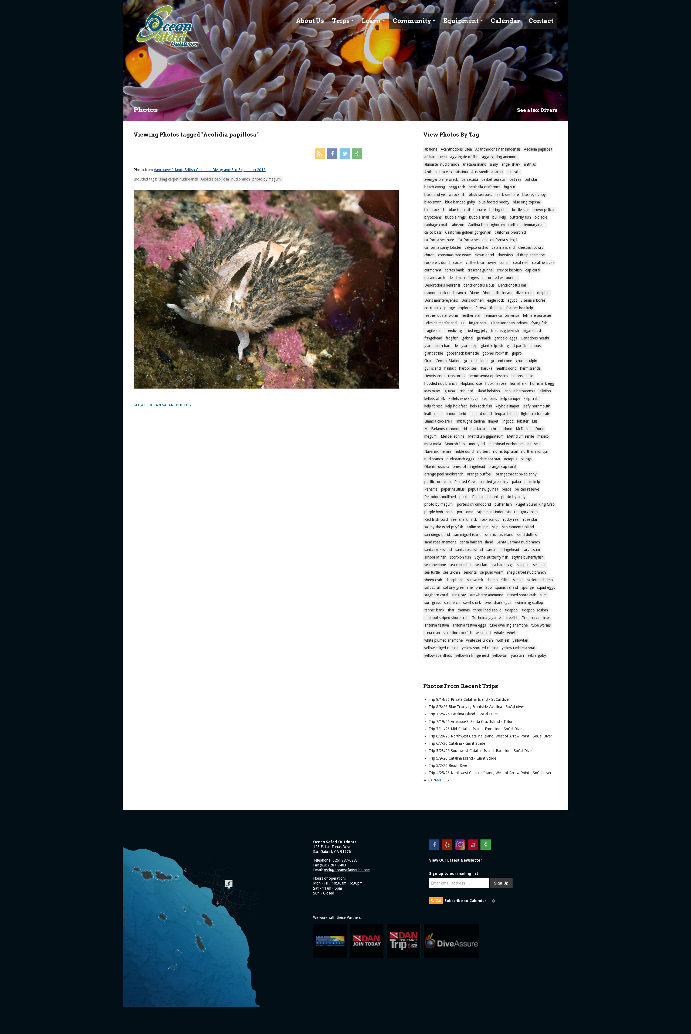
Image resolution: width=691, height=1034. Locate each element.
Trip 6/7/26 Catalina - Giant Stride (457, 743)
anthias (530, 164)
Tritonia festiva (436, 625)
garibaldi (484, 338)
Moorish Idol (455, 444)
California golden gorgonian (468, 232)
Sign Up (501, 883)
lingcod (508, 421)
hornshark (518, 383)
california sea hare (439, 240)
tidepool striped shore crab (446, 617)
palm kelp (532, 481)
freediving (453, 330)
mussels (533, 444)
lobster (523, 421)
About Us (310, 20)
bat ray (515, 179)
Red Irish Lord (436, 519)
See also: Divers (537, 110)
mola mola (432, 444)
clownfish (505, 255)
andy (494, 164)
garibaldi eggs (505, 338)
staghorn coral (436, 595)
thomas (464, 610)
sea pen (523, 565)
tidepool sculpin (535, 610)
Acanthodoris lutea (456, 149)
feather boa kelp (519, 308)
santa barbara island (476, 542)
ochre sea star (488, 459)
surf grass (432, 602)
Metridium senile (520, 436)
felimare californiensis (501, 315)
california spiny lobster (442, 247)
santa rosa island (469, 549)
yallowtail (520, 640)
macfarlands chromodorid (491, 429)
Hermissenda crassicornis (444, 376)
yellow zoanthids (438, 655)
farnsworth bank (489, 308)
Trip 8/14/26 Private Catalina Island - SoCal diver (469, 699)
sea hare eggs (502, 565)
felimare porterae (537, 315)
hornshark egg (542, 383)
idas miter (432, 391)
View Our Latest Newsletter (455, 860)
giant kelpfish (492, 345)
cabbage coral (435, 225)
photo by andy (513, 497)
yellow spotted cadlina (480, 648)
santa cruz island (438, 549)
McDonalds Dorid (530, 429)
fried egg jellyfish (505, 330)
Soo (488, 587)
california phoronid (510, 232)
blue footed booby (494, 202)
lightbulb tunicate (535, 413)
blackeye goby (534, 194)
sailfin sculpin (478, 527)
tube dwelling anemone (508, 625)
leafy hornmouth (536, 406)
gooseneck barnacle (462, 353)
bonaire (479, 210)
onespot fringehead (469, 466)
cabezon (457, 225)
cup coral (532, 270)
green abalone (475, 361)
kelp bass (489, 398)
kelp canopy (510, 398)
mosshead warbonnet (506, 444)
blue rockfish (434, 210)
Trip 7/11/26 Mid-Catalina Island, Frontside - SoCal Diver (476, 729)
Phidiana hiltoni (485, 497)
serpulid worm (491, 572)
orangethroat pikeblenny (516, 474)
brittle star (520, 210)
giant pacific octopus (524, 345)
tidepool (512, 610)
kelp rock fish (481, 406)
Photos (146, 110)
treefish (512, 617)
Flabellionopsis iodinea (509, 323)
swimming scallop (529, 602)
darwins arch (434, 277)
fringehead (433, 338)
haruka (486, 368)
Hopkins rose (471, 383)
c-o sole (540, 217)
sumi (543, 595)
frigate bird (532, 330)
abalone (430, 149)
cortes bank (454, 270)
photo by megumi (267, 179)
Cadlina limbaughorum (486, 225)
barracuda (470, 179)
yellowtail (499, 655)
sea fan (481, 565)
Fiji (463, 323)
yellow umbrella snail (519, 648)
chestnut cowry (530, 247)
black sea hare (507, 194)
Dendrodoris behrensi (442, 285)
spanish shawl (506, 587)
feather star (471, 315)
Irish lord (465, 391)
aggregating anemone (500, 157)
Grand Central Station (442, 361)
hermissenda (530, 368)
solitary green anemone (462, 587)
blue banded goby (460, 202)
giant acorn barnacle (441, 345)
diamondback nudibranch (445, 293)
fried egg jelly (476, 330)
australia (513, 172)
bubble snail (479, 217)
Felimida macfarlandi (441, 323)
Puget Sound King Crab (535, 504)
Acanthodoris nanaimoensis (497, 149)
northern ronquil (534, 451)
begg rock (457, 187)
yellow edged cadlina (441, 648)
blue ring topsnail (527, 202)
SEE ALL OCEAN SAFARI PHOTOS (162, 405)
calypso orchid (476, 247)
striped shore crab (521, 595)
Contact (541, 20)
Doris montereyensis (441, 300)
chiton (429, 255)
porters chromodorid (474, 504)
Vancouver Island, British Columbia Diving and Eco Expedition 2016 (210, 170)
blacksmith (433, 202)
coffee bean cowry (481, 262)
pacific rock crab (437, 481)
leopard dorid (481, 413)
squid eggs (546, 587)
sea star (539, 565)
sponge (527, 587)
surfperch (452, 602)
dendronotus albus (478, 285)
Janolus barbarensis (519, 391)
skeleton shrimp (540, 580)
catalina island (503, 247)
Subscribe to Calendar (465, 901)
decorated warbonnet (500, 277)
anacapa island (474, 164)
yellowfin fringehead (472, 655)
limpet (493, 421)
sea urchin (451, 572)
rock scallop (490, 519)
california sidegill (503, 240)
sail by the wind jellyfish (443, 527)
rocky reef (511, 519)
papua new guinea (483, 489)
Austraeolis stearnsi (487, 172)
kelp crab (531, 398)
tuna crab (432, 633)
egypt (512, 300)
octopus (510, 459)
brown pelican (544, 210)
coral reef (521, 262)
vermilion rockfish (457, 633)
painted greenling (494, 481)
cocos (457, 262)
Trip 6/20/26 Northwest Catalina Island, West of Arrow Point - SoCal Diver (490, 736)
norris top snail (505, 451)
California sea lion (472, 240)
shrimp (492, 580)
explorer (465, 308)
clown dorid (484, 255)
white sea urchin (479, 640)
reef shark (459, 519)
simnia (518, 580)
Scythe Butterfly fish (491, 557)
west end (483, 633)
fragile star (433, 330)
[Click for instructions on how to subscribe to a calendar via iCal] (493, 901)
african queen (435, 157)
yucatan (517, 655)
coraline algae (543, 262)
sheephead (454, 580)
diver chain (525, 293)
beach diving (434, 187)
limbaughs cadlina (470, 421)
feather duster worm (441, 315)
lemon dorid (456, 413)
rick (474, 519)
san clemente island (518, 527)
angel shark (511, 164)
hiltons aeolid (522, 376)
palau (516, 481)
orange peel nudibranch (443, 474)
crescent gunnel (480, 270)
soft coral (432, 587)
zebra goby (536, 655)
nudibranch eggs (460, 459)
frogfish (452, 338)
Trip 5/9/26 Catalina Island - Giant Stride (462, 758)
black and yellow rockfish (444, 194)
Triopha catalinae (536, 617)
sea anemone (435, 565)
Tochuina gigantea (487, 617)
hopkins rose (495, 383)
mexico (543, 436)
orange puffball (479, 474)
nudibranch (240, 179)
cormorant (432, 270)
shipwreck (475, 580)
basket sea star (494, 179)
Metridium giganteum (485, 436)
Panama (431, 489)
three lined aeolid (487, 610)
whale (499, 633)
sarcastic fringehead (502, 549)
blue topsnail (459, 210)
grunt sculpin (526, 361)
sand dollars (527, 534)
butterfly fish (520, 217)
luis (534, 421)
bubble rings (455, 217)
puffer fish (503, 504)
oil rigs (526, 459)
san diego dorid (437, 534)
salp (495, 527)
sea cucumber (460, 565)
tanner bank (434, 610)
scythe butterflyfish (528, 557)
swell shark (472, 602)
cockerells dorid (437, 262)
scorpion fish (460, 557)
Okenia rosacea (436, 466)
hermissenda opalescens (488, 376)
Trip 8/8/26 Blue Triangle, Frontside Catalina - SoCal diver (476, 707)
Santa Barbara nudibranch (518, 542)
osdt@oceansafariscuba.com (347, 870)
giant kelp (469, 345)
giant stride (433, 353)
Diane (474, 293)
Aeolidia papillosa (215, 179)
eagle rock (495, 300)
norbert (483, 451)
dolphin (543, 293)
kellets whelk (434, 398)
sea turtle (432, 572)
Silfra (505, 580)
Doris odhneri (472, 300)
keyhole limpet (507, 406)
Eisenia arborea (533, 300)
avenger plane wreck (441, 179)
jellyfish (545, 391)
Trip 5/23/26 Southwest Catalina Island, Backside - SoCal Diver (481, 751)
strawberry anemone (486, 595)
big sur (509, 187)
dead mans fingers (464, 277)
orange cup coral (502, 466)
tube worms (541, 625)
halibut (450, 368)
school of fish (435, 557)
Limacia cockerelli (438, 421)
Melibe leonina (453, 436)
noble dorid (464, 451)
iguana (449, 391)
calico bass (433, 232)
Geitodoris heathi (535, 338)
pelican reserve (527, 489)
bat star (531, 179)
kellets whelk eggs (463, 398)
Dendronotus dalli (512, 285)
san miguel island (467, 534)
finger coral (478, 323)
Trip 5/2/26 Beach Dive (448, 765)
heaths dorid (506, 368)
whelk (512, 633)
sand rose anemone (440, 542)
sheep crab (433, 580)
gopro (517, 353)
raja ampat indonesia (494, 512)
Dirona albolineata (497, 293)
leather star (433, 413)
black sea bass (480, 194)
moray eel (477, 444)
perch (464, 497)
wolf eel (502, 640)
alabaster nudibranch (441, 164)
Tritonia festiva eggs (469, 625)
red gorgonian (526, 512)
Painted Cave (465, 481)
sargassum (531, 549)
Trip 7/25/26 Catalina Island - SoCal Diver (463, 714)
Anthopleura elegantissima (446, 172)
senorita (470, 572)
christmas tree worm (454, 255)
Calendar (505, 20)
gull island (432, 368)
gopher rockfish (495, 353)
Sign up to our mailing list (453, 873)
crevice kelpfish (509, 270)
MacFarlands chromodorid (445, 429)
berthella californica (484, 187)
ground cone (501, 361)
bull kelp (499, 217)
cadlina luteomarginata (527, 225)
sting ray (459, 595)
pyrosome (465, 512)
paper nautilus (453, 489)
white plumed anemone (443, 640)
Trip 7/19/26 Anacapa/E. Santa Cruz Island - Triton (471, 721)
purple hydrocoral (438, 512)
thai (451, 610)
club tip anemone (530, 255)
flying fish (539, 323)
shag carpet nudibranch (178, 179)
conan (505, 262)
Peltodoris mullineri (440, 497)
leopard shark (506, 413)
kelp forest (433, 406)
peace (506, 489)
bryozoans (433, 217)
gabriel (467, 338)
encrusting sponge (439, 308)
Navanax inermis (437, 451)
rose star (530, 519)
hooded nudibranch (440, 383)
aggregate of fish (464, 157)
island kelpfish (488, 391)
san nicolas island (499, 534)
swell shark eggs (498, 602)
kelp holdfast (456, 406)
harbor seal (468, 368)
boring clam (499, 210)
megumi (430, 436)
